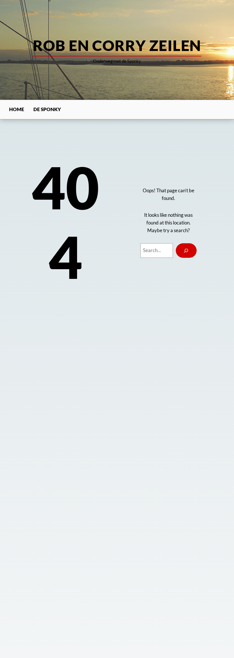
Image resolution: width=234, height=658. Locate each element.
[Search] (186, 250)
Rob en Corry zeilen (117, 45)
